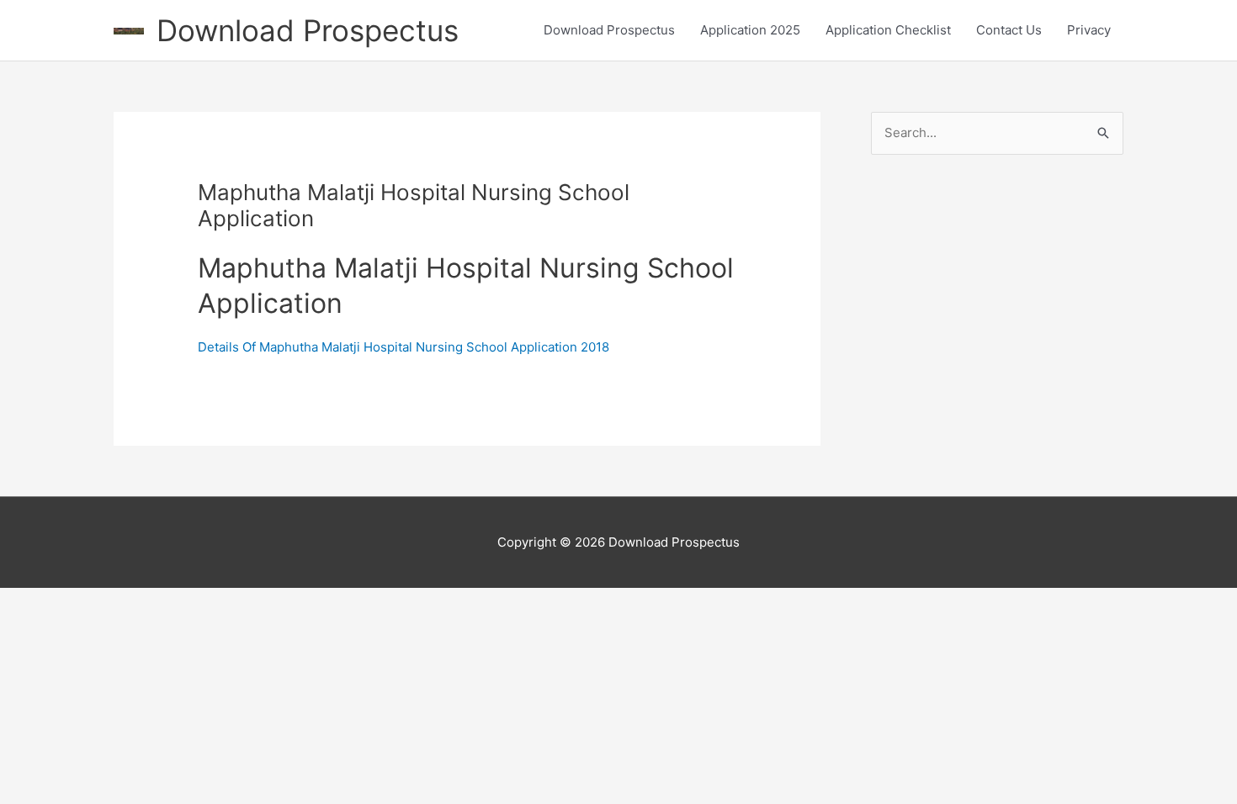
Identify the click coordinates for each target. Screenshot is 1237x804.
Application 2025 (750, 30)
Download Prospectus (308, 30)
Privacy (1089, 30)
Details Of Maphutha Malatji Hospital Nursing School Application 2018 (403, 347)
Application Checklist (888, 30)
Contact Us (1009, 30)
